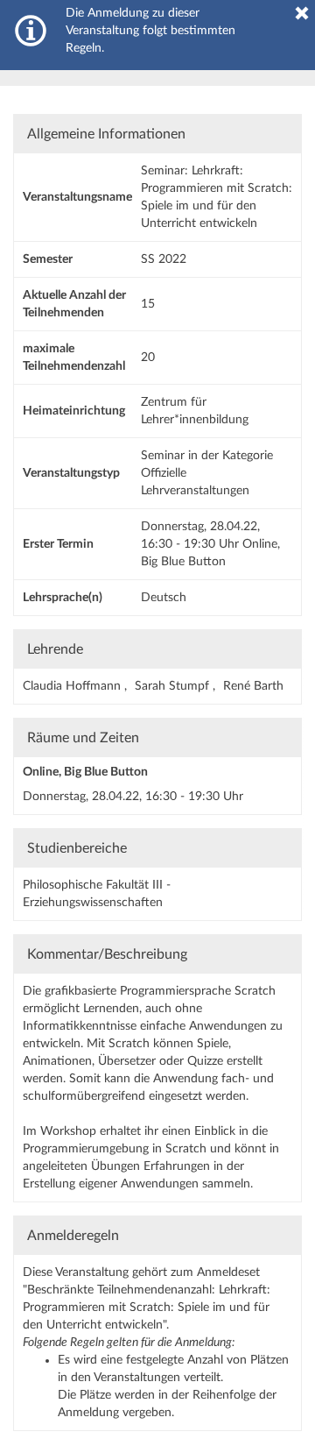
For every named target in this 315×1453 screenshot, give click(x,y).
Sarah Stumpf (174, 686)
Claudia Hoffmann (73, 686)
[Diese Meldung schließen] (302, 13)
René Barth (253, 686)
